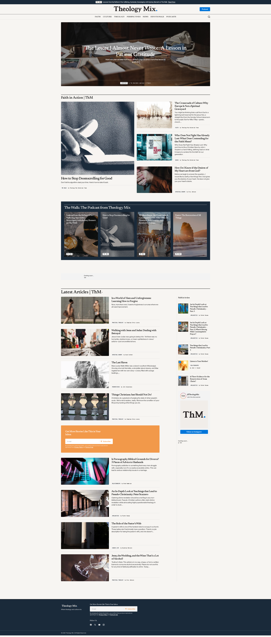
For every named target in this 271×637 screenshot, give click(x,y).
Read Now (171, 2)
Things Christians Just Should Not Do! (131, 394)
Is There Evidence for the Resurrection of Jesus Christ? (200, 379)
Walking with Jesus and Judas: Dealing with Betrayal (133, 332)
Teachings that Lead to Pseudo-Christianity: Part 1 (200, 348)
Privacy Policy (78, 447)
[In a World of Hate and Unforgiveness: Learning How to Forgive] (85, 310)
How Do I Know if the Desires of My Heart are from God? (191, 169)
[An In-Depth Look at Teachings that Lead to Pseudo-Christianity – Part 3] (183, 308)
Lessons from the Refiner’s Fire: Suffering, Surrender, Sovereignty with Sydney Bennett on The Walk (135, 2)
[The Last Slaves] (85, 374)
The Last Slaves (119, 362)
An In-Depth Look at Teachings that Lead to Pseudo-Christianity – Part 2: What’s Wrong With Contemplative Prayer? (199, 328)
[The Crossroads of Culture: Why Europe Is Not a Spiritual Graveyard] (154, 115)
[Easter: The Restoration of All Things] (190, 234)
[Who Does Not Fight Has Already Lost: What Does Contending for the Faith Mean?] (154, 147)
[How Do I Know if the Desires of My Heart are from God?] (154, 179)
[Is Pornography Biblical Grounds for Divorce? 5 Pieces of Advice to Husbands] (85, 471)
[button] (209, 17)
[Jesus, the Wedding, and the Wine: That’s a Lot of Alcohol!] (85, 567)
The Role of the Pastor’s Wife (126, 523)
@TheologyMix (193, 395)
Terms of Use (89, 447)
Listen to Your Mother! (199, 361)
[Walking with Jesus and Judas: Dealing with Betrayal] (85, 342)
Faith (176, 127)
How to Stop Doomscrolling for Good (86, 178)
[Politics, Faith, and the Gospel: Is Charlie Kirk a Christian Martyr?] (135, 54)
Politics (129, 83)
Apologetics (115, 516)
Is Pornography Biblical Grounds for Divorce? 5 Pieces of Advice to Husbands (135, 461)
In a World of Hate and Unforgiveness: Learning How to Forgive (131, 300)
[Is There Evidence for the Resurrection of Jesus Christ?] (183, 381)
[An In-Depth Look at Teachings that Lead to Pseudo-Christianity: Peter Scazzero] (85, 503)
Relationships (116, 483)
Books (176, 160)
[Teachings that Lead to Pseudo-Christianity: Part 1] (183, 350)
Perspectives (116, 387)
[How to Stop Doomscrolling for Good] (97, 138)
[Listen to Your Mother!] (183, 365)
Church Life (115, 548)
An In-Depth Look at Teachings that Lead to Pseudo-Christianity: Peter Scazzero (134, 493)
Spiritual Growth (180, 192)
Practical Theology (117, 322)
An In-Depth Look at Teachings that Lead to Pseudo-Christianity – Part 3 (199, 308)
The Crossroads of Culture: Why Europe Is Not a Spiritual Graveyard (191, 106)
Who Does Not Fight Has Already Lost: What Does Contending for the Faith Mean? (192, 138)
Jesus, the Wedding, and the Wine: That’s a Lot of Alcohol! (135, 557)
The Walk (98, 2)
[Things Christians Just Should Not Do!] (85, 406)
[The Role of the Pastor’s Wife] (85, 535)
